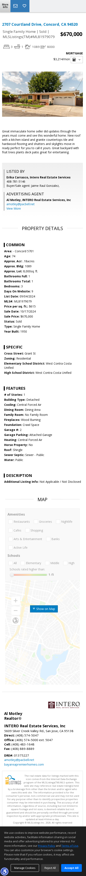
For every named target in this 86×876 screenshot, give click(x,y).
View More (13, 208)
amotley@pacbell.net (20, 204)
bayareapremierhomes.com (24, 764)
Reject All (50, 868)
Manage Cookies (24, 868)
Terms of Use (69, 846)
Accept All (71, 868)
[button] (4, 871)
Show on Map (45, 609)
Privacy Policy (46, 846)
